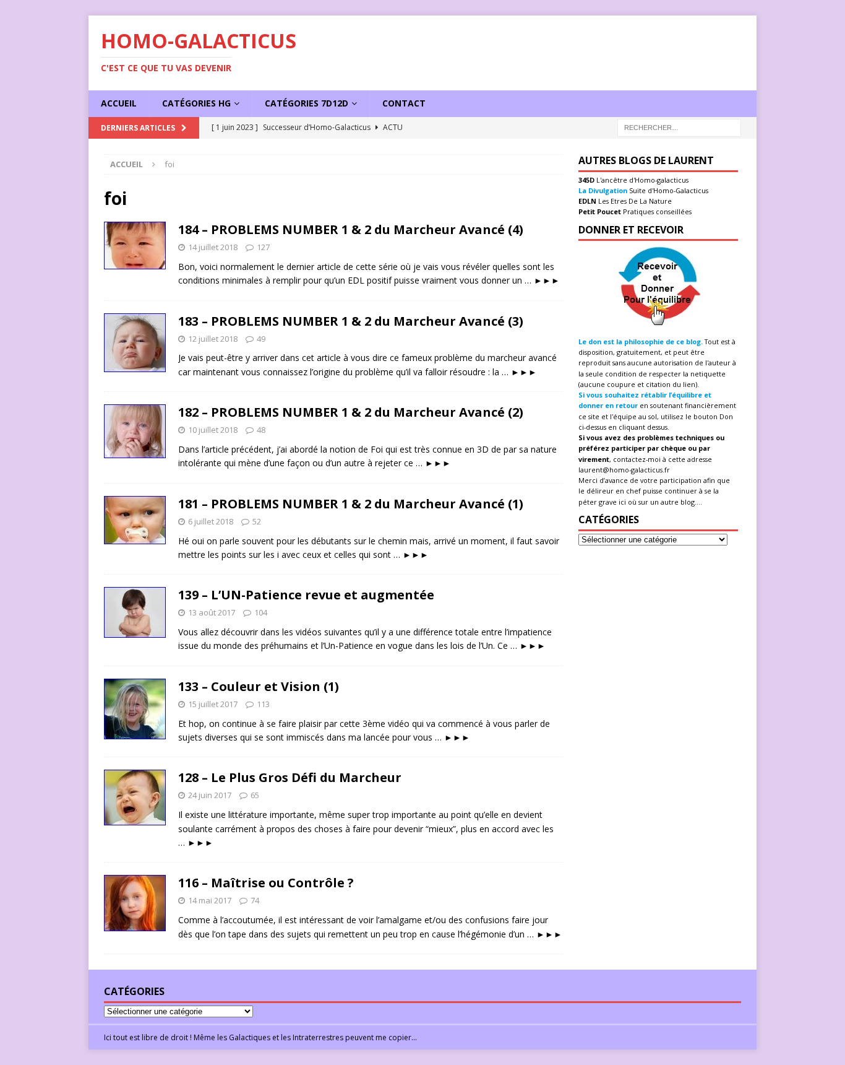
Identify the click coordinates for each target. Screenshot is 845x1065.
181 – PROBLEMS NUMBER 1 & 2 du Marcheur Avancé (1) (350, 503)
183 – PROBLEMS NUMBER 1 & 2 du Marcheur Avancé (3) (350, 321)
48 (261, 429)
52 (256, 521)
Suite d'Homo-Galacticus (667, 190)
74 (255, 900)
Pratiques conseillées (656, 211)
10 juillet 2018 (213, 429)
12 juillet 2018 (213, 338)
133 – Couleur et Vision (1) (258, 686)
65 (255, 795)
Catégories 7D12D (306, 103)
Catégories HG (196, 103)
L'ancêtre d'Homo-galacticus (641, 180)
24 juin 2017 (209, 795)
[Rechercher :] (679, 127)
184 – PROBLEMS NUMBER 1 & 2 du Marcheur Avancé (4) (350, 229)
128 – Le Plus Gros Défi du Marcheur (289, 777)
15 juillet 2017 (213, 704)
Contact (404, 103)
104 (260, 612)
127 (263, 247)
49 (261, 338)
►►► (547, 280)
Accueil (119, 103)
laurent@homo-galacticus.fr (624, 469)
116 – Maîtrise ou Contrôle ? (266, 882)
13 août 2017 (211, 612)
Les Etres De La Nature (634, 201)
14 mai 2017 (209, 900)
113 (263, 704)
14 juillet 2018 (213, 247)
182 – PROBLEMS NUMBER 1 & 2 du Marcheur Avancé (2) (350, 412)
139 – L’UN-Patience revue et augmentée (306, 594)
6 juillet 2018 (210, 521)
